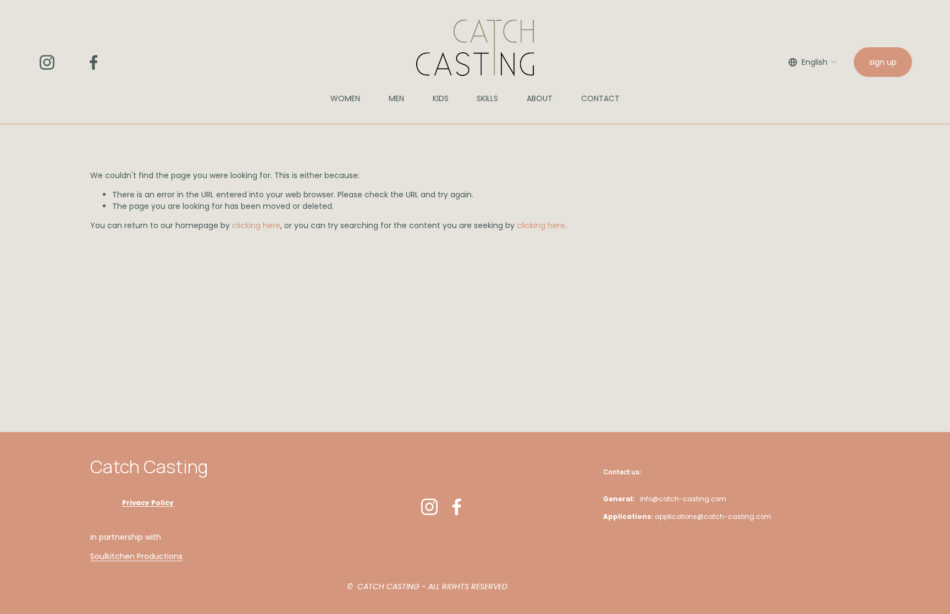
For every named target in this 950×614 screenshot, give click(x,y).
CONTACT (600, 98)
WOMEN (345, 98)
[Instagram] (47, 62)
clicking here (256, 225)
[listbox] (813, 62)
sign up (883, 62)
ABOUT (540, 98)
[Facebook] (94, 62)
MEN (396, 98)
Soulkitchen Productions (136, 556)
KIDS (441, 98)
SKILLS (487, 98)
